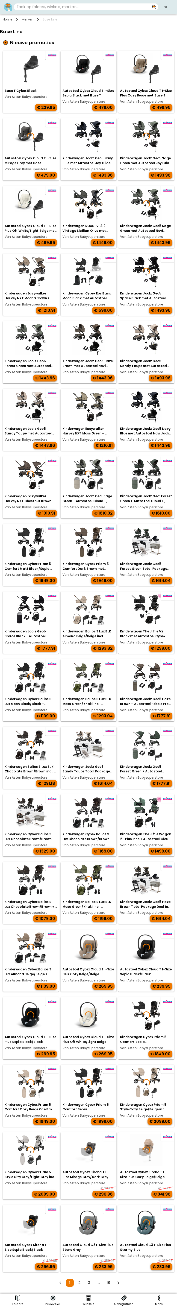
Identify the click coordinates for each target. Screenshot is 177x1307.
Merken (27, 19)
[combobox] (82, 7)
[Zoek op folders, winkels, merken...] (154, 6)
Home (7, 19)
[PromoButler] (8, 7)
